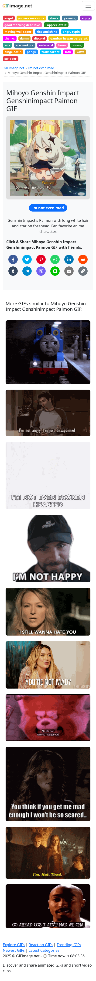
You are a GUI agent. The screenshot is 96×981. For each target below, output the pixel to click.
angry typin (71, 32)
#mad (14, 363)
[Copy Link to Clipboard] (83, 271)
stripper (10, 58)
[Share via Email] (69, 271)
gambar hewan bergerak (69, 38)
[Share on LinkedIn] (69, 259)
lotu (68, 52)
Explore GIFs (14, 944)
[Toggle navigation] (88, 5)
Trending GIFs (69, 944)
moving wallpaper (17, 32)
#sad (13, 577)
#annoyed (17, 378)
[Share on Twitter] (27, 259)
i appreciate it (56, 25)
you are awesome (31, 18)
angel (8, 18)
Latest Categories (44, 950)
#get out (16, 736)
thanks (9, 38)
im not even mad (48, 207)
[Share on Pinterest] (41, 259)
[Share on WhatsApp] (55, 259)
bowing (77, 45)
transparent (50, 52)
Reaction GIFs (41, 944)
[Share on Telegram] (27, 271)
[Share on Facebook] (13, 259)
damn (24, 38)
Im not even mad (41, 68)
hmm (62, 45)
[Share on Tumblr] (13, 271)
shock (54, 18)
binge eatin (12, 52)
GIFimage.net (14, 68)
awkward (46, 45)
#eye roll (16, 370)
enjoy (86, 18)
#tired (14, 865)
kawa (80, 52)
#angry (15, 431)
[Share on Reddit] (83, 259)
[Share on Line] (55, 271)
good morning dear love (22, 25)
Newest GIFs (14, 950)
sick (7, 45)
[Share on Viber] (41, 271)
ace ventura (25, 45)
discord (39, 38)
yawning (70, 18)
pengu (31, 52)
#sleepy (16, 873)
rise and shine (47, 32)
